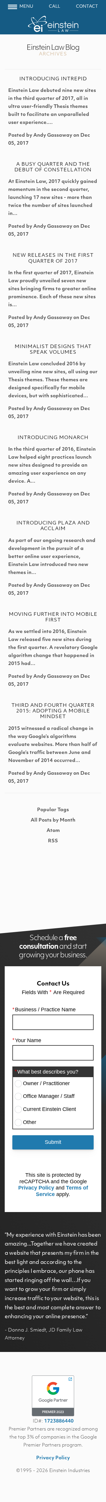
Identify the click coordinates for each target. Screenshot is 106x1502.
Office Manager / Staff (48, 1096)
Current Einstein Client (49, 1109)
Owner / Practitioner (46, 1083)
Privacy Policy (36, 1188)
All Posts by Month (53, 820)
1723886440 (59, 1421)
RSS (53, 841)
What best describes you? (47, 1072)
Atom (53, 830)
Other (29, 1122)
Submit (53, 1142)
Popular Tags (53, 810)
